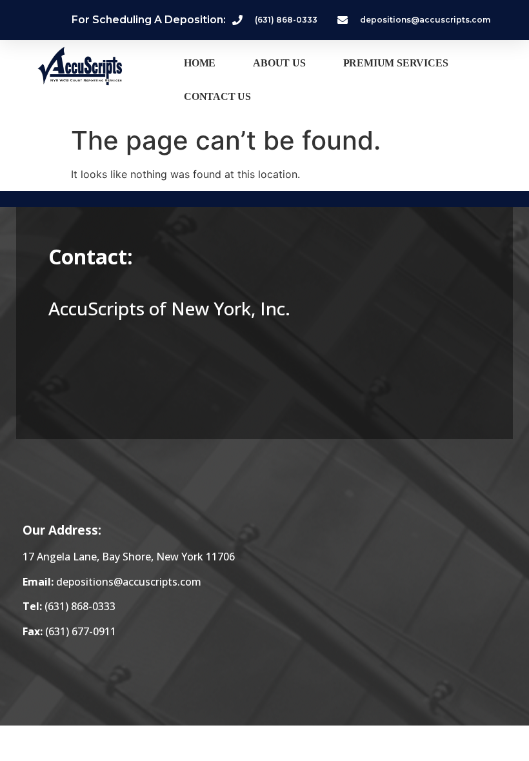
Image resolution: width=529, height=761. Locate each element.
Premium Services (395, 62)
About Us (279, 62)
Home (199, 62)
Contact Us (217, 96)
